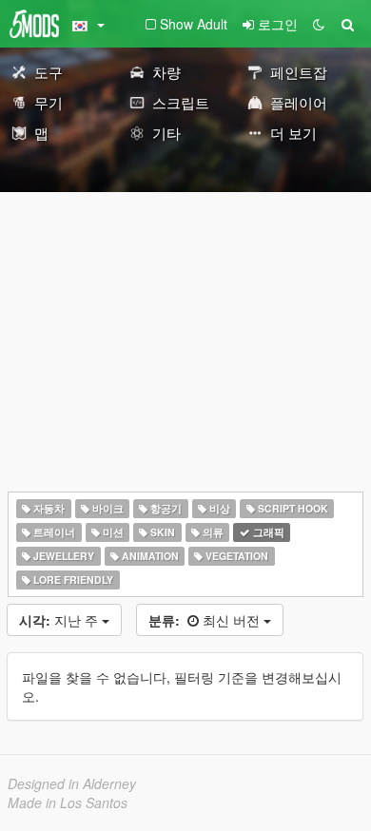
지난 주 (60, 619)
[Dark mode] (318, 24)
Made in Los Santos (67, 802)
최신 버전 (206, 619)
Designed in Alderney (72, 783)
